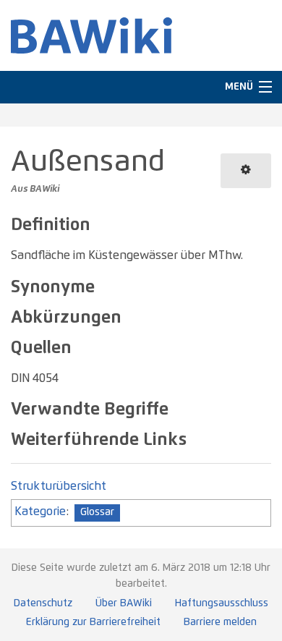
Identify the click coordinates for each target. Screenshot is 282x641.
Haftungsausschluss (221, 603)
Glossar (97, 512)
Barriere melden (220, 622)
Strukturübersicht (58, 486)
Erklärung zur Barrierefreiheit (93, 622)
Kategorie (40, 511)
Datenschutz (43, 603)
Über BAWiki (123, 603)
